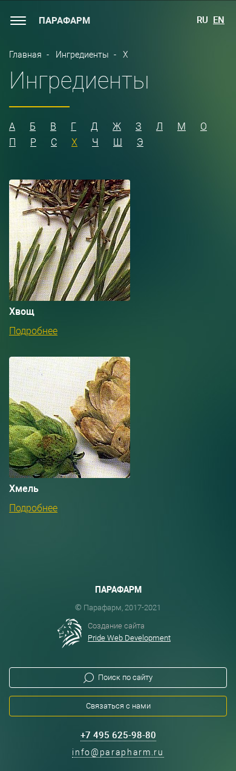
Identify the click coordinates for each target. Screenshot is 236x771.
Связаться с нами (118, 705)
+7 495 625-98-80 (118, 735)
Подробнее (33, 331)
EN (219, 20)
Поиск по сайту (125, 677)
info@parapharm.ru (118, 752)
